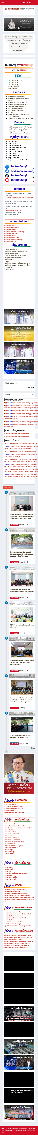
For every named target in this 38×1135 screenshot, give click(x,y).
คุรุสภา (7, 261)
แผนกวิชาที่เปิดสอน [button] (26, 37)
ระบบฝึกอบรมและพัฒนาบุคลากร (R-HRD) (20, 119)
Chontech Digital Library (16, 107)
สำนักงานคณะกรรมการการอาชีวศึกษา (16, 251)
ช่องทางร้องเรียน (13, 88)
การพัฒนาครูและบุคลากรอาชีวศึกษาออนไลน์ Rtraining (18, 116)
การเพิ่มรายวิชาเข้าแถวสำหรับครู (17, 129)
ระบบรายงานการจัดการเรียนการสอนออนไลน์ (19, 100)
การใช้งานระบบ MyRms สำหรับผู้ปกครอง (20, 127)
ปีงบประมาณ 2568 (16, 82)
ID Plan (10, 113)
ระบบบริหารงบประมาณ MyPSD (17, 103)
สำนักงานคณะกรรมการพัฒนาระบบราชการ (17, 263)
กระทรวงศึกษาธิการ (11, 249)
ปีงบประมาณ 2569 (16, 84)
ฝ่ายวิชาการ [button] (26, 40)
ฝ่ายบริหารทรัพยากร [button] (14, 40)
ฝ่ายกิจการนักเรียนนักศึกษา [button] (19, 44)
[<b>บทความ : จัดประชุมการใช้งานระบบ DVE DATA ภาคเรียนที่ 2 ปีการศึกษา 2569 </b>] (22, 724)
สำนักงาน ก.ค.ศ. (9, 259)
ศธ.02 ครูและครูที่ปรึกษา (15, 109)
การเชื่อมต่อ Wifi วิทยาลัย (15, 131)
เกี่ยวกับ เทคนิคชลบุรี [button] (11, 37)
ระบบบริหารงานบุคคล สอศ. (13, 257)
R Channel (8, 267)
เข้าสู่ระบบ (30, 2)
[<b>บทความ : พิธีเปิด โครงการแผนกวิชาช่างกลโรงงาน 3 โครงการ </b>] (22, 614)
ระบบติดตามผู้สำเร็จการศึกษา (17, 97)
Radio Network (10, 269)
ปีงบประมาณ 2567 (16, 80)
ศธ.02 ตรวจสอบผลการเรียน (16, 111)
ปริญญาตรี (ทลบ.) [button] (18, 50)
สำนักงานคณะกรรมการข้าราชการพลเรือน (17, 265)
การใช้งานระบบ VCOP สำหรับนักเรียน (19, 133)
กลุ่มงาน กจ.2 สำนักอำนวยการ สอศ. (15, 255)
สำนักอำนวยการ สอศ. (11, 253)
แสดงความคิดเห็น (13, 86)
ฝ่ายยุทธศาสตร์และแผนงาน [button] (19, 47)
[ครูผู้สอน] (19, 65)
